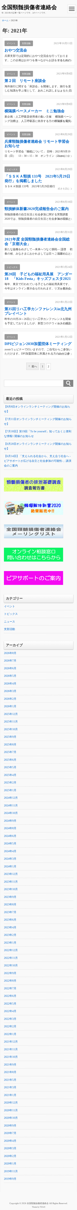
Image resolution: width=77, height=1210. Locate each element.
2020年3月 (10, 1148)
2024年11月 (11, 805)
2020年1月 (10, 1163)
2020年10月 (11, 1117)
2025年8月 (10, 744)
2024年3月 (10, 858)
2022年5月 (10, 1003)
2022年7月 (10, 988)
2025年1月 (10, 790)
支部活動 (9, 629)
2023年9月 (10, 896)
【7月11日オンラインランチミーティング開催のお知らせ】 (38, 421)
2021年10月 (11, 1056)
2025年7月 (10, 752)
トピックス (11, 613)
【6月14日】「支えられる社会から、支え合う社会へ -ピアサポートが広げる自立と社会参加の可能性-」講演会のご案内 (37, 461)
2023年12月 (11, 874)
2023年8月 (10, 904)
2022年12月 (11, 950)
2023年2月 (10, 934)
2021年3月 (10, 1087)
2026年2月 (10, 698)
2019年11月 (11, 1171)
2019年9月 (10, 1178)
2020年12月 (11, 1102)
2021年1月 (10, 1095)
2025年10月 (11, 729)
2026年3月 (10, 691)
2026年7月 (10, 660)
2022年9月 (10, 973)
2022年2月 (10, 1026)
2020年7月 (10, 1133)
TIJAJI (42, 1207)
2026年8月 (10, 653)
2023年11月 (11, 881)
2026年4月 (10, 683)
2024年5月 (10, 843)
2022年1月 (10, 1034)
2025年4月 (10, 775)
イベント (9, 606)
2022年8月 (10, 980)
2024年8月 (10, 828)
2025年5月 (10, 767)
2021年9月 (10, 1064)
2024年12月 (11, 797)
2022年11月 (11, 957)
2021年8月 (10, 1072)
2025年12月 (11, 714)
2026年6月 (10, 668)
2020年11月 (11, 1110)
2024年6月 (10, 836)
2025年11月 (11, 721)
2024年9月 (10, 820)
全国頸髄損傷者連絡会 (29, 7)
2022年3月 (10, 1018)
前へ (34, 366)
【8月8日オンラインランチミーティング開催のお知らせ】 (37, 409)
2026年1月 (10, 706)
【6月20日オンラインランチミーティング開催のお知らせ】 (38, 446)
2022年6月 (10, 995)
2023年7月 (10, 912)
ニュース (9, 621)
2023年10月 (11, 889)
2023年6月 (10, 919)
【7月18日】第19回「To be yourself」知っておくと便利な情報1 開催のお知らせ (37, 434)
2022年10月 (11, 965)
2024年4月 (10, 851)
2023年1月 (10, 942)
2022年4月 (10, 1011)
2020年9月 (10, 1125)
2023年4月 (10, 927)
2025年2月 (10, 782)
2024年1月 (10, 866)
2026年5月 (10, 675)
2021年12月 (11, 1041)
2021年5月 (10, 1079)
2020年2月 (10, 1156)
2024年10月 (11, 813)
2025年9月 (10, 736)
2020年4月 (10, 1140)
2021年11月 (11, 1049)
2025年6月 (10, 759)
